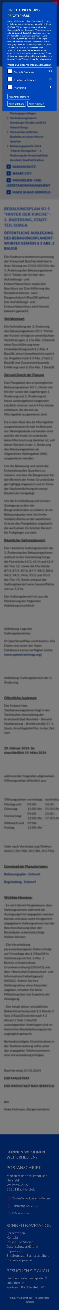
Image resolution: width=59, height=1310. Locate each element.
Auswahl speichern (19, 96)
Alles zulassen (36, 103)
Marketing (20, 87)
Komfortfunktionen (25, 79)
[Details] (50, 71)
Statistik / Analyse (24, 72)
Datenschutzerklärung (29, 56)
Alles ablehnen (16, 103)
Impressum (46, 59)
